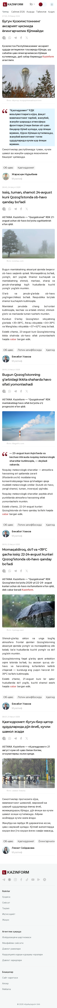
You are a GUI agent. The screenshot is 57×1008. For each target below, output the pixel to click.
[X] (26, 38)
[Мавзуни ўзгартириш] (42, 4)
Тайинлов (41, 11)
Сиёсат (6, 902)
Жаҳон (5, 919)
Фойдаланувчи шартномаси (16, 937)
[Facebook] (21, 38)
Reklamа (6, 989)
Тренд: (5, 11)
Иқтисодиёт (8, 914)
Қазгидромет (26, 167)
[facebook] (21, 879)
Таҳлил (5, 908)
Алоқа (5, 983)
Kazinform (48, 56)
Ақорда (30, 11)
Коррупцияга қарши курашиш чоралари (22, 954)
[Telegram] (15, 38)
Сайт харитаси (10, 977)
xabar (13, 339)
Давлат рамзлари (11, 948)
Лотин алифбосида (30, 350)
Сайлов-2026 (18, 11)
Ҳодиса (52, 11)
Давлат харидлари (12, 960)
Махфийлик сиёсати (12, 943)
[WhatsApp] (9, 38)
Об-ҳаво (8, 167)
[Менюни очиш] (52, 4)
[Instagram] (4, 38)
